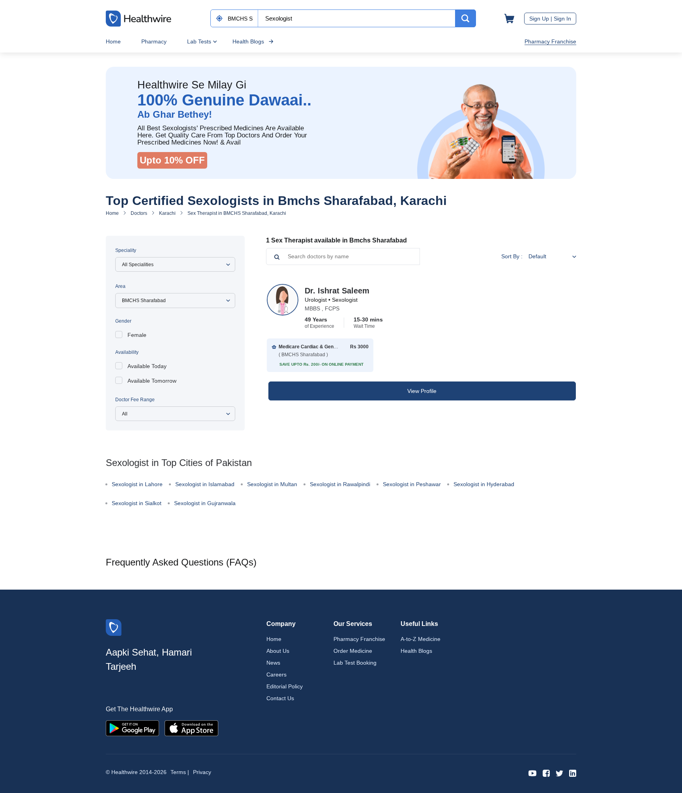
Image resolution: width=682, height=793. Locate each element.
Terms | (179, 772)
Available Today (147, 366)
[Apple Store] (191, 727)
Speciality (125, 250)
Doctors (139, 213)
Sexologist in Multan (272, 484)
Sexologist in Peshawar (412, 484)
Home (113, 41)
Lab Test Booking (355, 663)
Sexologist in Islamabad (204, 484)
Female (136, 335)
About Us (277, 651)
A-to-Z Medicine (420, 639)
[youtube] (532, 772)
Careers (276, 674)
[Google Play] (132, 727)
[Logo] (114, 627)
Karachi (167, 213)
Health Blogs (248, 41)
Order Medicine (353, 651)
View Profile (422, 391)
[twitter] (559, 772)
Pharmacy (154, 41)
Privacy (202, 772)
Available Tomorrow (151, 381)
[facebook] (546, 772)
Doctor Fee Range (135, 399)
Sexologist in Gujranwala (205, 503)
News (273, 663)
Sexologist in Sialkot (136, 503)
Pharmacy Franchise (550, 41)
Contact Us (280, 698)
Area (120, 286)
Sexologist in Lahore (137, 484)
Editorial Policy (284, 686)
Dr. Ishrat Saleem (337, 290)
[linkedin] (572, 772)
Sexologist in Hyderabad (483, 484)
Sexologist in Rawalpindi (340, 484)
